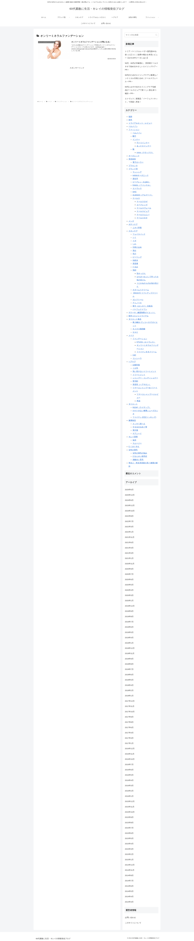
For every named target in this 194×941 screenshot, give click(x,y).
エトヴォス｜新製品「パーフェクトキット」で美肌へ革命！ (141, 100)
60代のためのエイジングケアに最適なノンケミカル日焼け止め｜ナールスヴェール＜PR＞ (141, 78)
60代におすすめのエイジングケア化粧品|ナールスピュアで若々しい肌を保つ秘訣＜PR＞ (140, 90)
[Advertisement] (77, 84)
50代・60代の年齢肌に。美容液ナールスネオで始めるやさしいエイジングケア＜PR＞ (141, 66)
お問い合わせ (130, 917)
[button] (156, 35)
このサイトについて (133, 923)
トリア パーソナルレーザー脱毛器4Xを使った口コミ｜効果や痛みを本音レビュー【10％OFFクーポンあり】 (141, 54)
